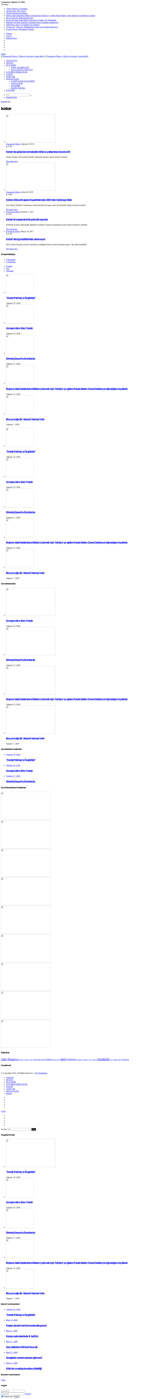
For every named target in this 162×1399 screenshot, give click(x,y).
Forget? (28, 1394)
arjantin (26, 1059)
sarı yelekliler (114, 1059)
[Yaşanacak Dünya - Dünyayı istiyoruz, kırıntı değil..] (45, 56)
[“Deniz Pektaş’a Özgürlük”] (20, 292)
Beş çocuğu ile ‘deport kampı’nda (19, 18)
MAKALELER (12, 79)
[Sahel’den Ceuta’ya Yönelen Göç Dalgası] (25, 1018)
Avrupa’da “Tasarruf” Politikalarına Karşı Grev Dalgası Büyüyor (32, 27)
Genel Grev (56, 1060)
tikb (119, 1060)
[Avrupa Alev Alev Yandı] (20, 323)
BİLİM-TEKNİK (18, 88)
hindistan (71, 1059)
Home (3, 102)
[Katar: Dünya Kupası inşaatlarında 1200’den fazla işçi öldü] (30, 190)
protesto (104, 1059)
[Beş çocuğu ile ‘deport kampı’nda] (20, 414)
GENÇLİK (10, 77)
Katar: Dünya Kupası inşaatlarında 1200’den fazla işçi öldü (39, 200)
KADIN (9, 74)
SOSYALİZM (17, 83)
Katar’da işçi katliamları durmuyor (25, 239)
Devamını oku (11, 161)
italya (90, 1059)
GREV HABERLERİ (20, 67)
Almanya (12, 1059)
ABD (4, 1059)
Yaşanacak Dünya (13, 144)
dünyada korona (39, 1060)
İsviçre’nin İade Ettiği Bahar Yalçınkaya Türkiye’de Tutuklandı (31, 20)
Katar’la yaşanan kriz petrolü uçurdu (27, 219)
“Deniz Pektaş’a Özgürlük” (17, 9)
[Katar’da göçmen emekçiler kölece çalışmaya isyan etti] (30, 142)
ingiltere (79, 1060)
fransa (49, 1059)
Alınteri (21, 1060)
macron (95, 1060)
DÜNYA (9, 63)
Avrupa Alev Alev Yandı (16, 11)
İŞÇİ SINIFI (11, 65)
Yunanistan (125, 1060)
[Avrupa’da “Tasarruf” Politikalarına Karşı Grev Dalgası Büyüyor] (25, 1047)
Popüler (9, 266)
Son (7, 268)
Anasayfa (11, 61)
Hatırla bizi (8, 1396)
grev (63, 1059)
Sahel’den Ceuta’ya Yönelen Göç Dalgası (22, 25)
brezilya (31, 1059)
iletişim (10, 90)
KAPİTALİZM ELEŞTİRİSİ (23, 81)
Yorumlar (10, 271)
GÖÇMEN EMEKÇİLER (16, 72)
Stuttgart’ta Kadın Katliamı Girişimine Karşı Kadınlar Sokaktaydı (32, 22)
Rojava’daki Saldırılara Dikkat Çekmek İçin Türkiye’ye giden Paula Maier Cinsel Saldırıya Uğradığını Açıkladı (50, 15)
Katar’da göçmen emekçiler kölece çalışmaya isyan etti (38, 152)
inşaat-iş (85, 1060)
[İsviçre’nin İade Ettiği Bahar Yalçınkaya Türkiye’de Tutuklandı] (25, 961)
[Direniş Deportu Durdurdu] (20, 353)
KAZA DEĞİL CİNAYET (22, 70)
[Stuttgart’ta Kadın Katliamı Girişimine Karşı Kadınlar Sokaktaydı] (25, 990)
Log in (16, 1397)
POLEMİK (15, 86)
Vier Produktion (40, 1073)
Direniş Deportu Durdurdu (16, 13)
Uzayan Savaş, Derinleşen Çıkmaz (20, 29)
